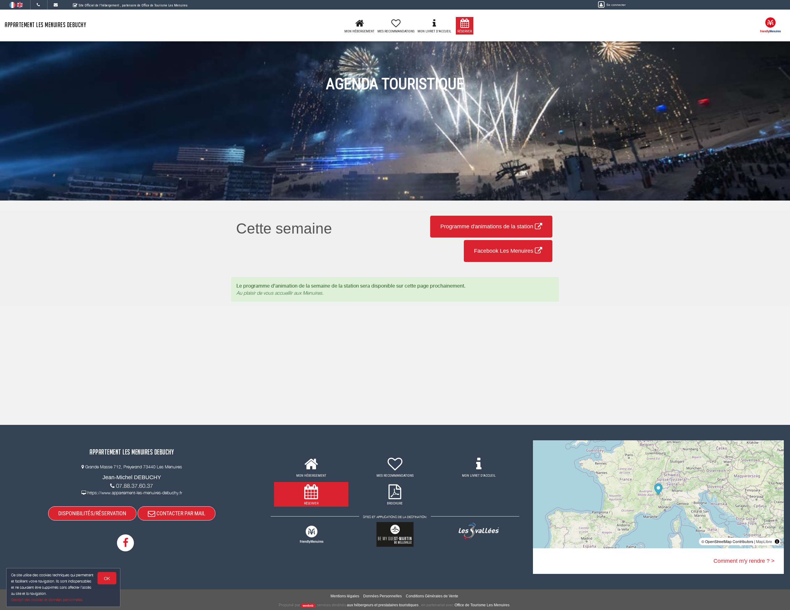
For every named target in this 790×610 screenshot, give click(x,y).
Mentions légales (345, 596)
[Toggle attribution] (777, 541)
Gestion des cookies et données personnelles (47, 599)
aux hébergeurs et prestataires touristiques (382, 605)
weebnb (308, 605)
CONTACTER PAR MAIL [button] (180, 513)
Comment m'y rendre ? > (744, 561)
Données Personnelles (382, 596)
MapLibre (764, 541)
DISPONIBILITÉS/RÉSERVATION (92, 513)
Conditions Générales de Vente (432, 596)
